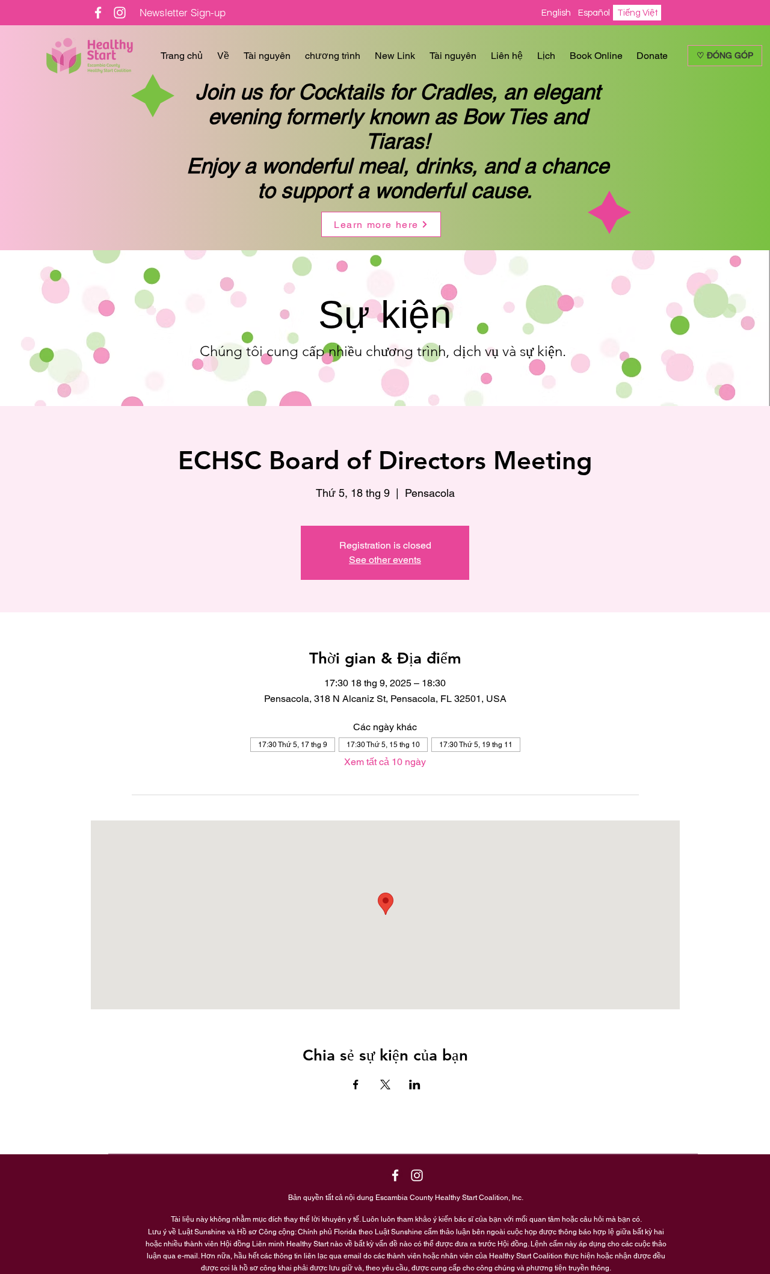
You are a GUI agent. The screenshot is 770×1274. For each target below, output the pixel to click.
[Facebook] (98, 12)
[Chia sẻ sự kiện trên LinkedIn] (414, 1084)
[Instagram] (120, 12)
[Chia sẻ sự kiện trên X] (385, 1084)
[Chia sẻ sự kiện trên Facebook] (356, 1084)
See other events (385, 559)
